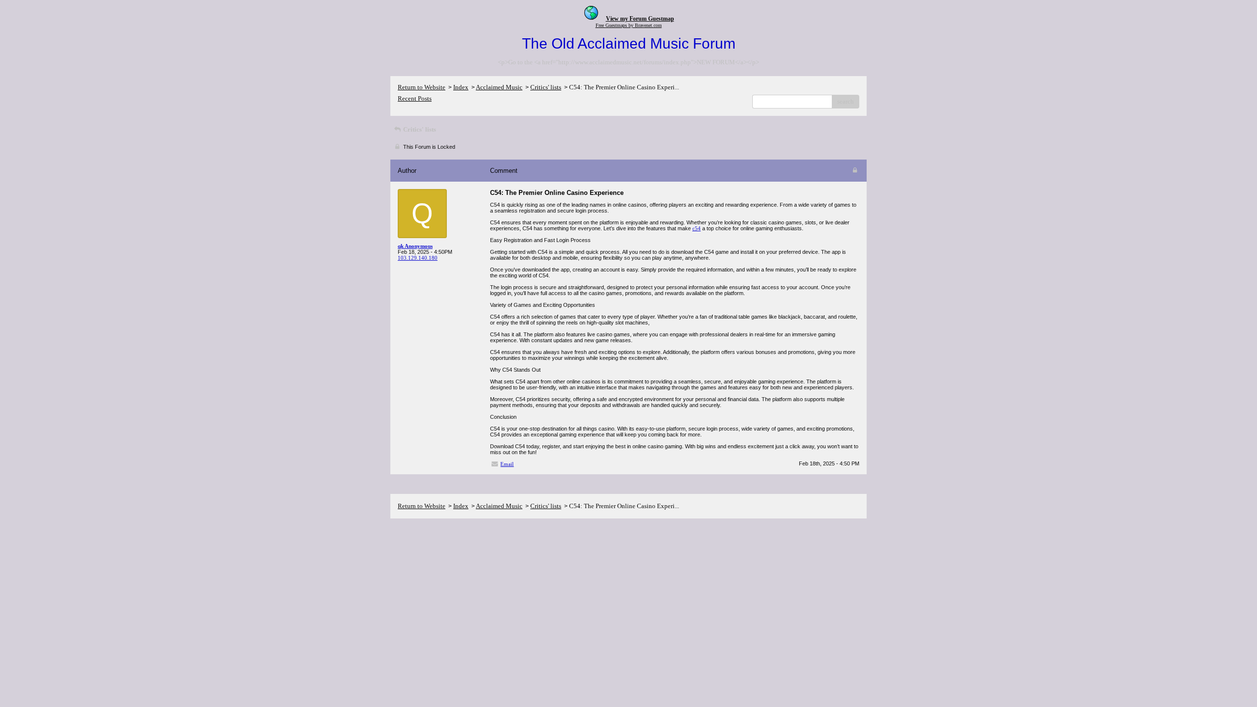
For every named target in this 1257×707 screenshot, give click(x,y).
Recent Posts (415, 98)
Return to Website (421, 87)
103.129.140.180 (417, 258)
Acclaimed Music (499, 87)
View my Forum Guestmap (640, 18)
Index (460, 87)
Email (507, 464)
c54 (696, 228)
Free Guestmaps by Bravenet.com (629, 25)
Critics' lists (545, 87)
